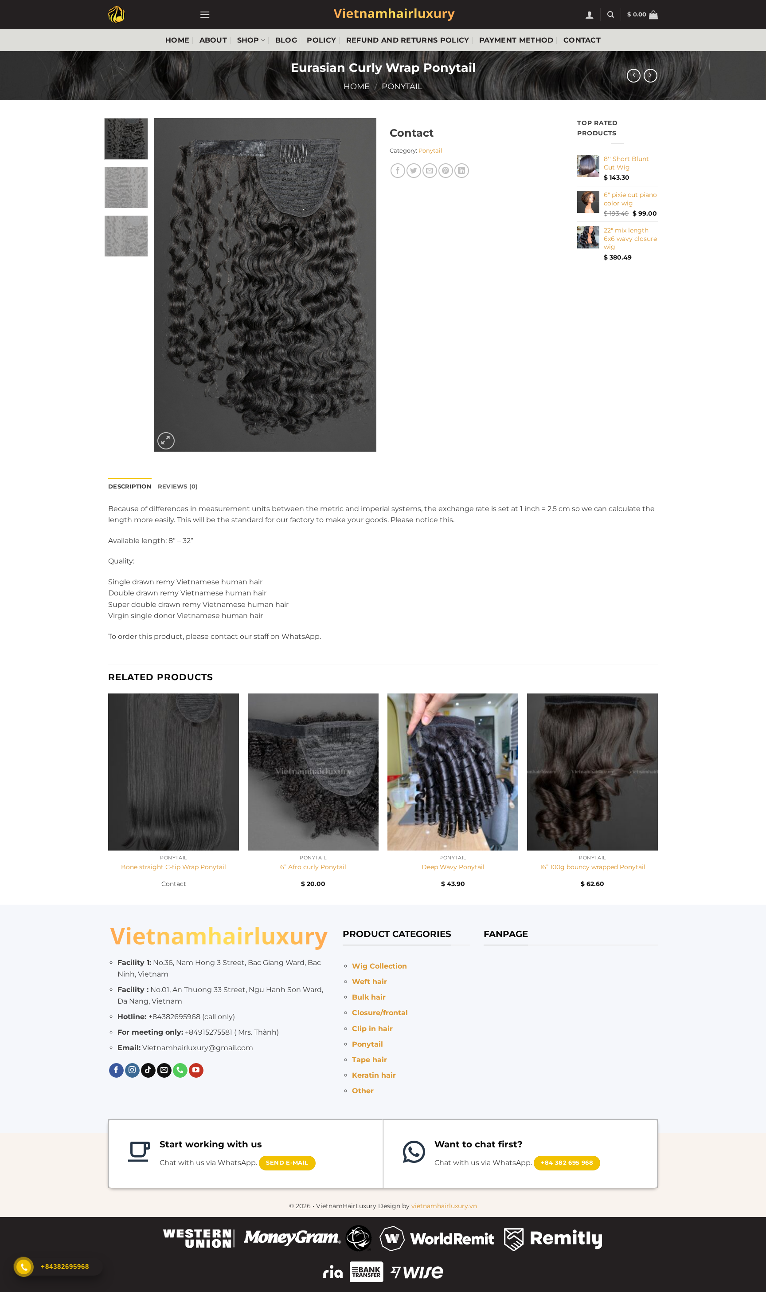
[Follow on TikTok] (148, 1070)
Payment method (516, 40)
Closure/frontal (380, 1012)
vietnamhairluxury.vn (444, 1205)
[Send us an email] (164, 1070)
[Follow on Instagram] (132, 1070)
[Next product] (634, 76)
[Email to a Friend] (429, 170)
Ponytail (402, 86)
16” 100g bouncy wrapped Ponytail (592, 867)
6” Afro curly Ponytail (313, 867)
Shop (248, 40)
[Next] (361, 285)
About (213, 40)
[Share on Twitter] (413, 170)
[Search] (610, 14)
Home (177, 40)
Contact (582, 40)
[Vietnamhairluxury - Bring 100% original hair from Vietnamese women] (147, 14)
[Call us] (180, 1070)
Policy (321, 40)
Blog (286, 40)
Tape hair (369, 1060)
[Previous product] (650, 76)
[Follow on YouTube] (196, 1070)
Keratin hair (374, 1075)
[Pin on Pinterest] (445, 170)
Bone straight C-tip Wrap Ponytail (173, 867)
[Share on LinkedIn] (461, 170)
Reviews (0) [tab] (178, 486)
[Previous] (170, 285)
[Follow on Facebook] (116, 1070)
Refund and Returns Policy (407, 40)
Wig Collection (379, 966)
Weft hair (369, 981)
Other (363, 1091)
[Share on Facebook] (398, 170)
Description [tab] (130, 486)
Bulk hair (369, 997)
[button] (204, 14)
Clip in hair (372, 1028)
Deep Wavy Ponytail (453, 867)
